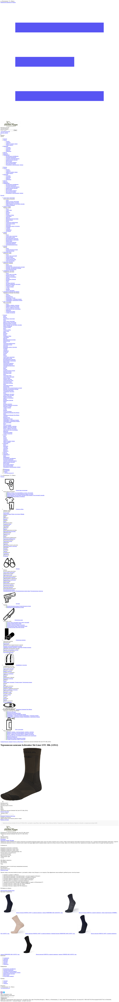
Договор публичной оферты (12, 158)
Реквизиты (8, 151)
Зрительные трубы (7, 575)
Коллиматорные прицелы (9, 577)
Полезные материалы (11, 157)
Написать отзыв (4, 870)
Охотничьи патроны (8, 385)
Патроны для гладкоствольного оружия (12, 646)
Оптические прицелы (8, 584)
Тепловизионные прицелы (36, 591)
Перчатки (5, 543)
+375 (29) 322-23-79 (5, 131)
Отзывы (7, 840)
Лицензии (8, 148)
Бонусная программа (11, 163)
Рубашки (5, 548)
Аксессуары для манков (8, 682)
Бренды (5, 152)
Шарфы (22, 514)
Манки (5, 681)
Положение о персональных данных (14, 164)
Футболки (5, 556)
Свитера (5, 551)
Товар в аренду (9, 145)
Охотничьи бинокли (8, 587)
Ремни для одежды (16, 514)
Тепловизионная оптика (9, 589)
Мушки (5, 676)
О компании (6, 958)
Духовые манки (18, 682)
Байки (4, 516)
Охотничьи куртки (7, 541)
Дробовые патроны (7, 647)
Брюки (4, 521)
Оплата (8, 141)
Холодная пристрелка (8, 652)
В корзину (3, 816)
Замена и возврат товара (11, 143)
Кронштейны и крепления (9, 579)
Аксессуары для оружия (9, 321)
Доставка (8, 147)
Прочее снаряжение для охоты (10, 689)
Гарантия (8, 142)
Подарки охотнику (7, 687)
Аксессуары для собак (8, 668)
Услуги (5, 140)
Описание (3, 840)
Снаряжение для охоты (8, 394)
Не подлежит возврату (11, 162)
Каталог (5, 138)
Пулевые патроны (27, 647)
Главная (2, 741)
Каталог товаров (8, 741)
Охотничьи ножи (7, 375)
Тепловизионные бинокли (9, 591)
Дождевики (6, 526)
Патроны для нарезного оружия (10, 649)
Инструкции (9, 161)
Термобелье (6, 553)
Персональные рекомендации (7, 890)
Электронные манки (27, 682)
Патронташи (6, 643)
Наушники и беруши (8, 678)
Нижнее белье (6, 533)
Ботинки (5, 519)
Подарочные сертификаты (12, 156)
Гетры (4, 514)
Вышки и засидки (7, 671)
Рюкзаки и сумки (7, 692)
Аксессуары (6, 512)
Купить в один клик (10, 816)
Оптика (5, 355)
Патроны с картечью (17, 647)
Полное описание (5, 811)
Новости (8, 150)
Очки (4, 684)
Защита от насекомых (8, 673)
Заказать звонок (4, 132)
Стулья (5, 697)
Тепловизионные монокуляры (23, 591)
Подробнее (3, 839)
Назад (7, 200)
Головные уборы (7, 524)
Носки (4, 536)
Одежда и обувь (7, 329)
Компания (5, 146)
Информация (6, 155)
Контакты (5, 153)
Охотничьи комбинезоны (9, 538)
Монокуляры (6, 582)
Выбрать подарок (5, 819)
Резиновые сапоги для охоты (10, 546)
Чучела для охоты (7, 702)
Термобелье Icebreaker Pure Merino (11, 415)
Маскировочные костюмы (9, 531)
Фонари (5, 699)
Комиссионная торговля (11, 159)
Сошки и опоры (7, 694)
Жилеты (5, 529)
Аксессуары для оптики (9, 572)
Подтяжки (8, 514)
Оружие (5, 369)
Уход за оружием (7, 425)
